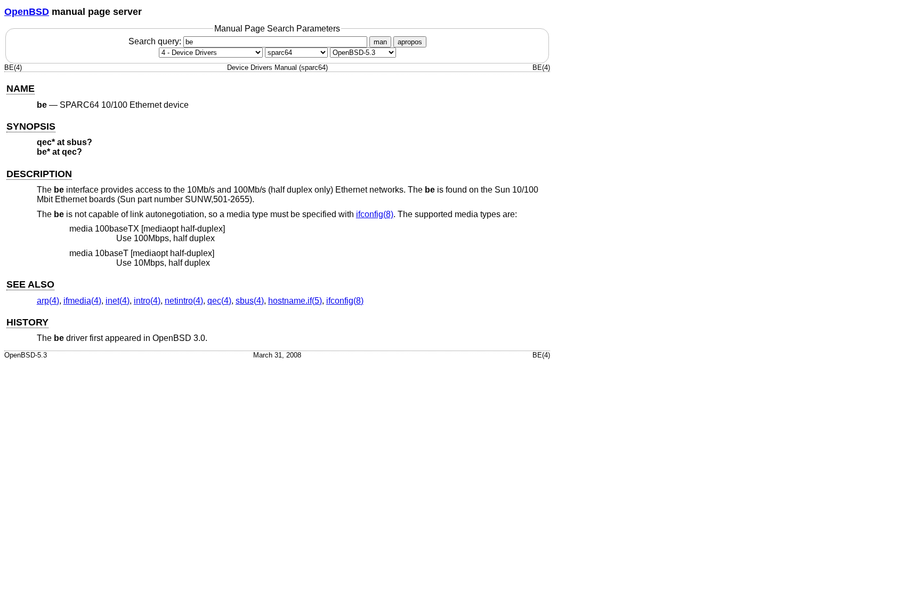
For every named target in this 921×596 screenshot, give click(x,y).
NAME (20, 88)
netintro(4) (184, 300)
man (380, 42)
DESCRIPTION (39, 174)
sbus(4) (250, 300)
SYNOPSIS (30, 126)
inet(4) (118, 300)
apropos (410, 42)
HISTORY (27, 322)
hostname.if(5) (295, 300)
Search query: (155, 41)
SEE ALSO (30, 284)
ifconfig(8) (374, 214)
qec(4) (219, 300)
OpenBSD (26, 11)
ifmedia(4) (82, 300)
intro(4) (147, 300)
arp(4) (48, 300)
